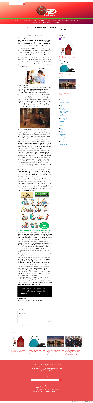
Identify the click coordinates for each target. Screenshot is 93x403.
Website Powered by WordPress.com (46, 398)
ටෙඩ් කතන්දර (63, 115)
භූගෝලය (62, 128)
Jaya (60, 60)
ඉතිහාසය (62, 108)
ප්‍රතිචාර (49, 321)
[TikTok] (6, 3)
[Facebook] (43, 385)
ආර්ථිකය (62, 105)
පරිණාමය (62, 122)
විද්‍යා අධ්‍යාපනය (63, 134)
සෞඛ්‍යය (62, 145)
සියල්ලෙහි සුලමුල (63, 144)
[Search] (24, 4)
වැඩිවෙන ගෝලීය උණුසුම (65, 132)
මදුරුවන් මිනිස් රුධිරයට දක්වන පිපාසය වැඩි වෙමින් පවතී (67, 58)
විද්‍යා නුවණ (30, 27)
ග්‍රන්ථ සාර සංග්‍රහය (63, 112)
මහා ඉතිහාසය (63, 131)
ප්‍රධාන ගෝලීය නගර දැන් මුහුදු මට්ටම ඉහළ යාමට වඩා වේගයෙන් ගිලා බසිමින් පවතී (66, 93)
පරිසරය (61, 124)
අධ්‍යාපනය (62, 101)
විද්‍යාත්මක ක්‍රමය (63, 137)
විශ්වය (61, 138)
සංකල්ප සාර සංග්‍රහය (64, 141)
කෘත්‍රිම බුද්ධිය (62, 109)
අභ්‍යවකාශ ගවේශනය (64, 102)
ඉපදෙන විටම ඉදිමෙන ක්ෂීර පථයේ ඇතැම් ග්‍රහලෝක (66, 76)
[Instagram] (4, 3)
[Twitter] (2, 3)
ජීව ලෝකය (62, 114)
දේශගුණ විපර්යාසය (64, 118)
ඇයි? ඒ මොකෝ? (24, 27)
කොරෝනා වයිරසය (64, 111)
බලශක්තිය (62, 127)
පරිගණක (62, 121)
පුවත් (61, 125)
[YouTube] (7, 3)
